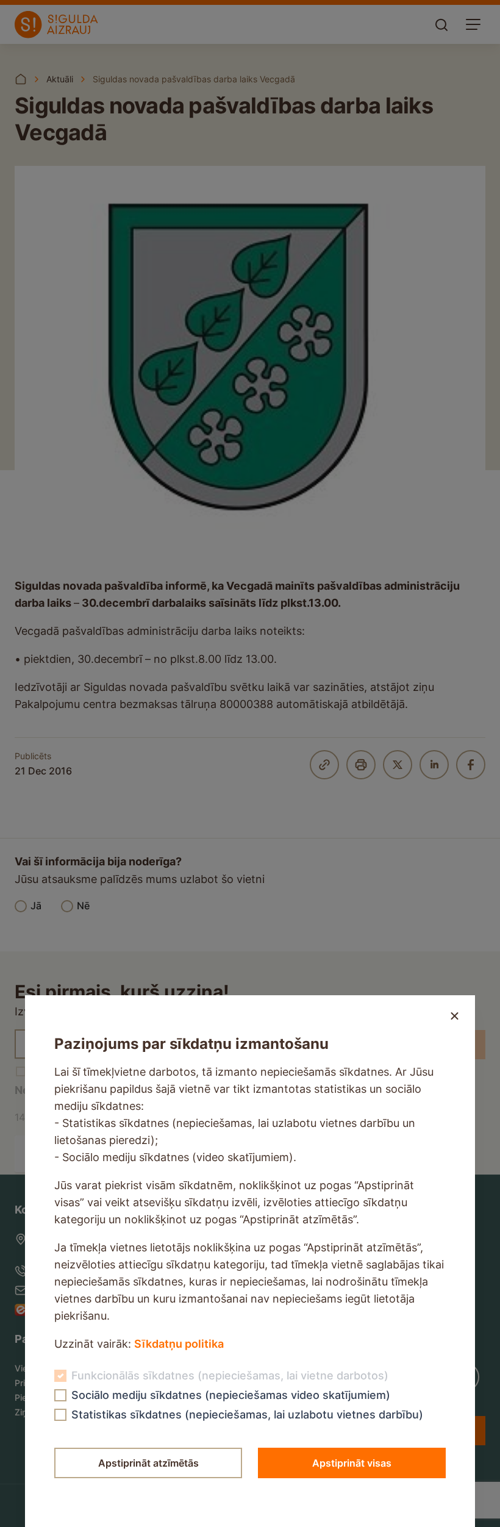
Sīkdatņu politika (179, 1343)
